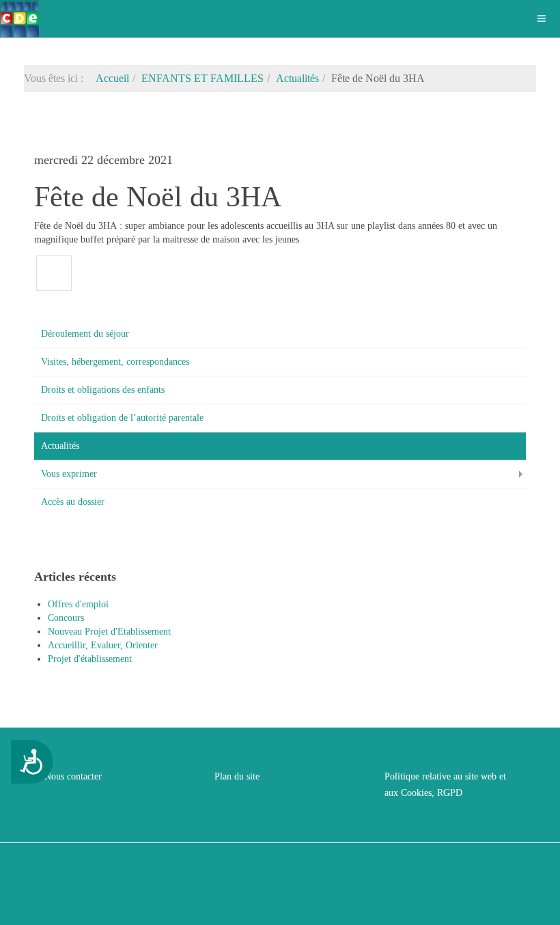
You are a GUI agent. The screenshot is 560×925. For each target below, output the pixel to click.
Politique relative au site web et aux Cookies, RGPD (445, 784)
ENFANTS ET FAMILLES (202, 78)
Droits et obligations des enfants (103, 390)
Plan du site (237, 776)
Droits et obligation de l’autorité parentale (122, 418)
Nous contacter (73, 776)
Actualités (297, 78)
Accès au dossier (72, 502)
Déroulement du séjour (85, 334)
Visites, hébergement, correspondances (115, 362)
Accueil (112, 78)
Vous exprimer (69, 474)
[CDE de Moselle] (19, 19)
